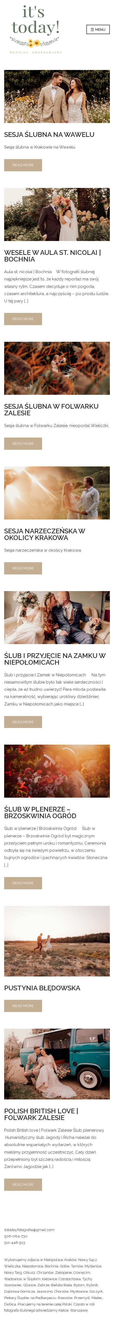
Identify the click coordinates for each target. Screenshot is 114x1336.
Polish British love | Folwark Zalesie (41, 1114)
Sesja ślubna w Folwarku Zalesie (51, 409)
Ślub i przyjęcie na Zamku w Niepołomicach (54, 659)
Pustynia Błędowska (42, 988)
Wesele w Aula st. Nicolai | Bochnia (52, 255)
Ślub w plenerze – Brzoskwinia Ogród (40, 812)
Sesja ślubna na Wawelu (49, 134)
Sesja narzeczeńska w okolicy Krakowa (44, 534)
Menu (99, 29)
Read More (23, 165)
